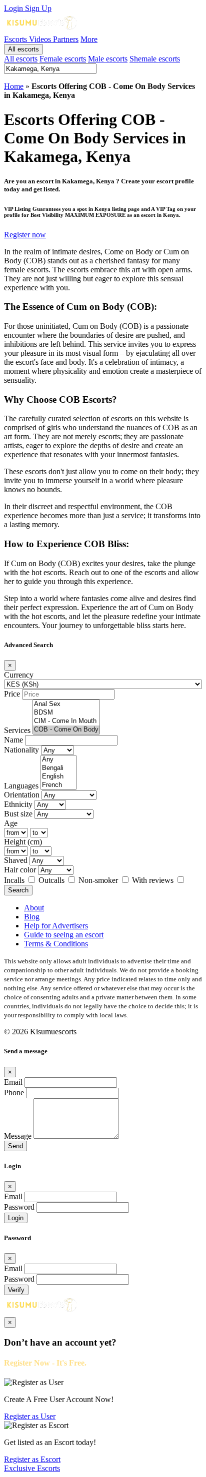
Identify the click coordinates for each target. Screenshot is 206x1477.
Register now (25, 234)
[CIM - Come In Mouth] (66, 721)
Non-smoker (99, 880)
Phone (14, 1092)
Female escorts (63, 58)
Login (14, 8)
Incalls (15, 880)
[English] (58, 776)
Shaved (16, 860)
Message (18, 1136)
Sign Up (38, 8)
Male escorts (108, 58)
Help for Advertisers (56, 925)
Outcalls (52, 880)
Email (13, 1082)
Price (12, 694)
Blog (32, 916)
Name (13, 740)
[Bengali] (58, 768)
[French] (58, 785)
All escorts (23, 49)
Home (14, 86)
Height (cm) (23, 841)
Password (19, 1207)
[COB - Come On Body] (66, 730)
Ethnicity (18, 804)
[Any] (58, 759)
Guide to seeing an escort (64, 934)
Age (11, 823)
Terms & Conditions (56, 943)
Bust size (18, 813)
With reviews (154, 880)
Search (18, 890)
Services (17, 730)
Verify (16, 1290)
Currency (19, 675)
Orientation (22, 794)
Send (15, 1146)
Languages (21, 785)
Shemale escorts (155, 58)
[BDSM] (66, 713)
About (34, 907)
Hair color (20, 869)
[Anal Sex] (66, 704)
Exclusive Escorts (32, 1468)
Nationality (21, 749)
